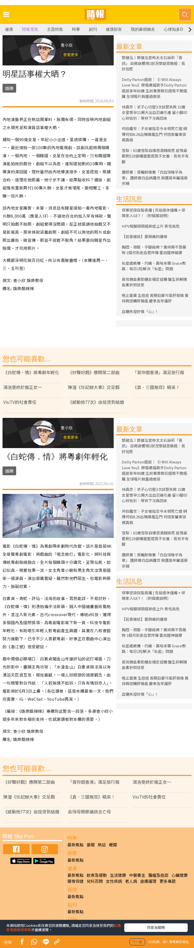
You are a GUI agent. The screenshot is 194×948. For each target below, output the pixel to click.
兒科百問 (95, 881)
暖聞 (113, 845)
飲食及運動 (97, 875)
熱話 (102, 845)
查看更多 (70, 54)
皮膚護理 (148, 881)
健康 (9, 29)
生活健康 (118, 875)
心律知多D (173, 29)
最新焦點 (75, 845)
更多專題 (167, 881)
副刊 (93, 29)
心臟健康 (180, 875)
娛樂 (9, 88)
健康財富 (114, 29)
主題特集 (55, 29)
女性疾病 (114, 881)
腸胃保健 (75, 881)
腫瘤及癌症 (158, 875)
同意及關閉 (156, 927)
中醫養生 (137, 875)
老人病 (131, 881)
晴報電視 (30, 29)
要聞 (91, 845)
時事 (76, 29)
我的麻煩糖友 (143, 29)
